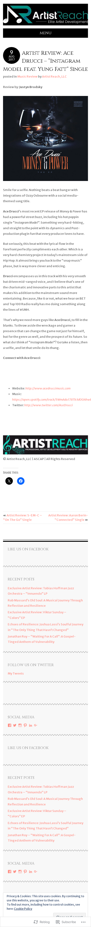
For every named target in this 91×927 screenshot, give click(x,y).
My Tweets (16, 673)
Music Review (27, 76)
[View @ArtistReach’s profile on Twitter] (15, 725)
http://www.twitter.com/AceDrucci (48, 405)
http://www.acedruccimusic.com (47, 388)
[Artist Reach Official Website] (45, 25)
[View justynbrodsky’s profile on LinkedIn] (30, 725)
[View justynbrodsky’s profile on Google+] (36, 725)
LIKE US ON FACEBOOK (28, 549)
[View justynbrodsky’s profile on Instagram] (20, 725)
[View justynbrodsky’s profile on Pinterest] (25, 725)
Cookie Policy (23, 908)
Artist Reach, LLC (54, 76)
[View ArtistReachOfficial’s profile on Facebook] (9, 725)
